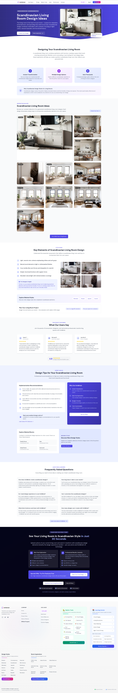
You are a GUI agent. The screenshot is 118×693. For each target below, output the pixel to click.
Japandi (89, 298)
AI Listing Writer (107, 636)
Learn (50, 2)
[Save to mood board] (70, 118)
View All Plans (69, 583)
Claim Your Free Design (78, 574)
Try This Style (22, 149)
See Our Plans (84, 414)
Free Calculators (96, 636)
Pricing (37, 2)
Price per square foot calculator (90, 308)
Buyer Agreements (108, 639)
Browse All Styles (66, 446)
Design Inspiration (108, 641)
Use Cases (30, 2)
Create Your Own (95, 111)
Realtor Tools (44, 2)
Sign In (89, 2)
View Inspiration (37, 33)
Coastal (96, 298)
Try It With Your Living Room (59, 236)
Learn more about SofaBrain (58, 521)
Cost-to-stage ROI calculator (73, 308)
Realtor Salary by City (97, 641)
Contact (63, 2)
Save (29, 149)
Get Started (96, 2)
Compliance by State (97, 639)
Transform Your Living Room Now (53, 583)
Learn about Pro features (25, 421)
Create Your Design (24, 33)
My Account (56, 2)
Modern (83, 298)
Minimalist (76, 298)
